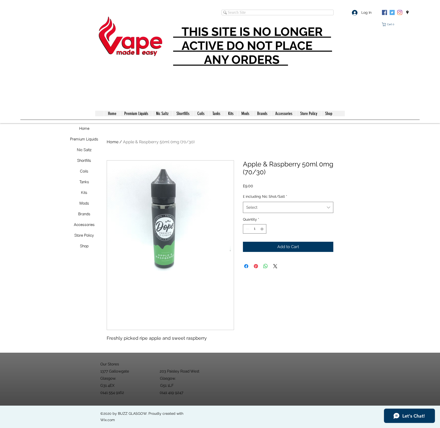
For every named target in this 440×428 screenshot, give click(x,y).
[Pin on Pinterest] (256, 266)
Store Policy (84, 235)
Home (84, 128)
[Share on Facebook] (246, 266)
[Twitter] (392, 12)
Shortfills (84, 160)
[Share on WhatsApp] (266, 266)
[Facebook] (384, 12)
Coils (84, 171)
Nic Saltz (84, 149)
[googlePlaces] (407, 12)
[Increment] (262, 228)
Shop (84, 246)
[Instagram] (399, 12)
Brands (84, 213)
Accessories (84, 224)
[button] (389, 24)
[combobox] (288, 207)
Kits (84, 192)
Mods (84, 203)
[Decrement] (247, 228)
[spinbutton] (254, 228)
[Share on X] (275, 266)
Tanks (84, 181)
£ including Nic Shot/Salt (265, 196)
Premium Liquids (84, 139)
